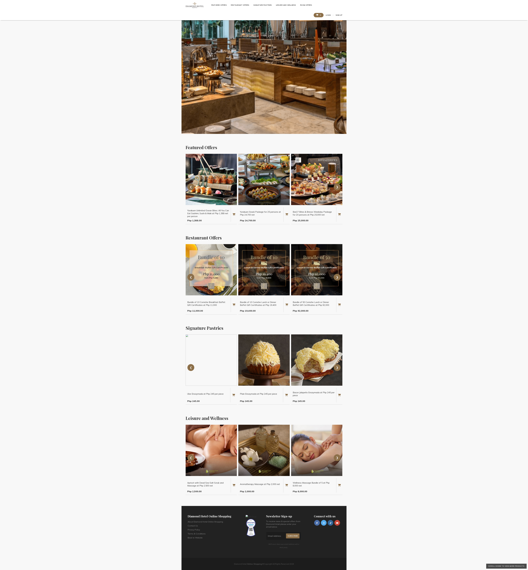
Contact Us (193, 526)
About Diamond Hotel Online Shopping (205, 522)
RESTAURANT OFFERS (240, 5)
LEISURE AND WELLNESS (286, 5)
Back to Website (195, 537)
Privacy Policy (194, 529)
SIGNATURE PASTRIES (262, 5)
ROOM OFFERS (306, 5)
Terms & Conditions (197, 533)
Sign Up (339, 15)
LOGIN (328, 15)
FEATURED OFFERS (219, 5)
